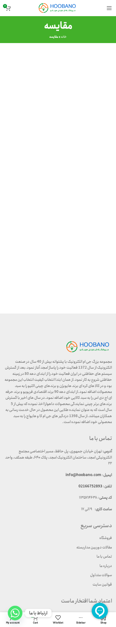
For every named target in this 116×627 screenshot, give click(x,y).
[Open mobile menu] (109, 8)
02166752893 (90, 486)
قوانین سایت (102, 584)
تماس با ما (104, 556)
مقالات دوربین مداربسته (94, 547)
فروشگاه (105, 538)
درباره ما (106, 566)
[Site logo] (58, 8)
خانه (64, 36)
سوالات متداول (101, 575)
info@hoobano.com (83, 475)
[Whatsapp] (15, 613)
